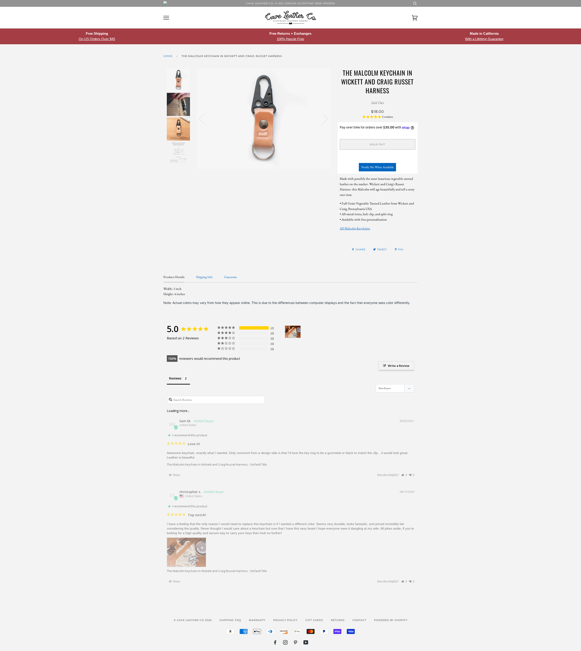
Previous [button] (204, 118)
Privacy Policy (285, 620)
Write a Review (398, 366)
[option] (264, 118)
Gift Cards (314, 620)
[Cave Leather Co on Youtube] (305, 643)
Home (167, 56)
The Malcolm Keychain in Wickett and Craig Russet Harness (207, 464)
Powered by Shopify (391, 620)
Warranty (257, 620)
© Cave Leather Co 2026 (193, 620)
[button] (404, 475)
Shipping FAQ (230, 620)
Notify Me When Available (377, 167)
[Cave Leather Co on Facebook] (275, 643)
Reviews (175, 378)
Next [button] (322, 118)
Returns (338, 620)
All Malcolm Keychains (355, 228)
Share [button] (176, 475)
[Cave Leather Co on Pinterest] (295, 643)
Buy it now (377, 157)
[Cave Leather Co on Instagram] (285, 643)
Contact (359, 620)
